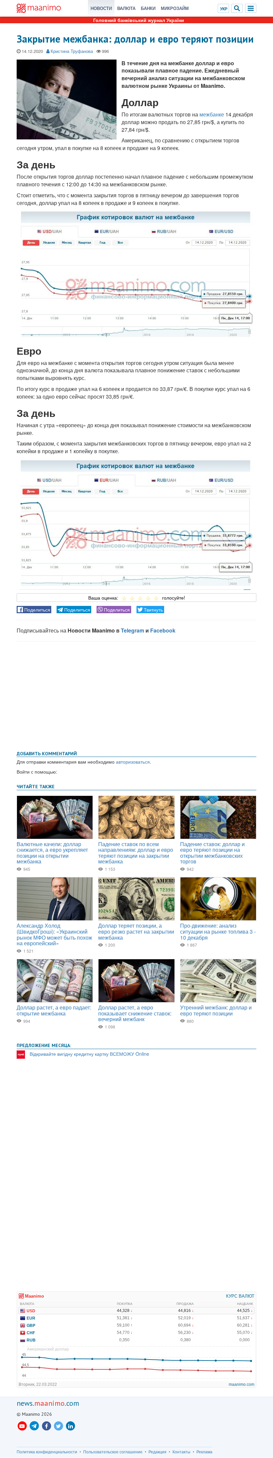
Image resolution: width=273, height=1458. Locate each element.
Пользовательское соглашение (112, 1451)
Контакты (181, 1451)
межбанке (211, 114)
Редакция (157, 1451)
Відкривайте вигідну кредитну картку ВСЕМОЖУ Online (89, 1053)
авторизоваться (133, 761)
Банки (148, 8)
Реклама (204, 1451)
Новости (101, 8)
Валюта (126, 8)
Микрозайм (175, 8)
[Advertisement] (136, 694)
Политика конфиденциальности (47, 1451)
